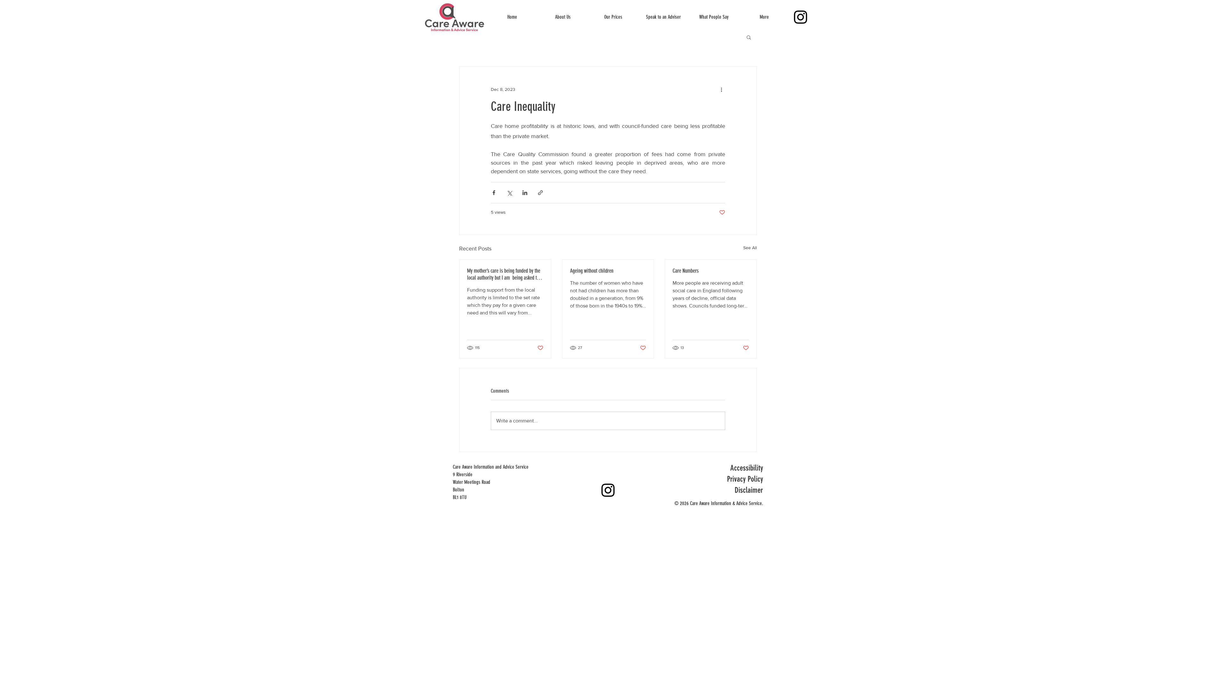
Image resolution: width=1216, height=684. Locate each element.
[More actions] (721, 89)
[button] (749, 37)
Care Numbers (686, 270)
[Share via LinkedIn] (525, 193)
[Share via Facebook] (494, 193)
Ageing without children (591, 270)
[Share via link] (540, 193)
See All (750, 247)
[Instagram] (800, 17)
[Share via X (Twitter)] (509, 193)
